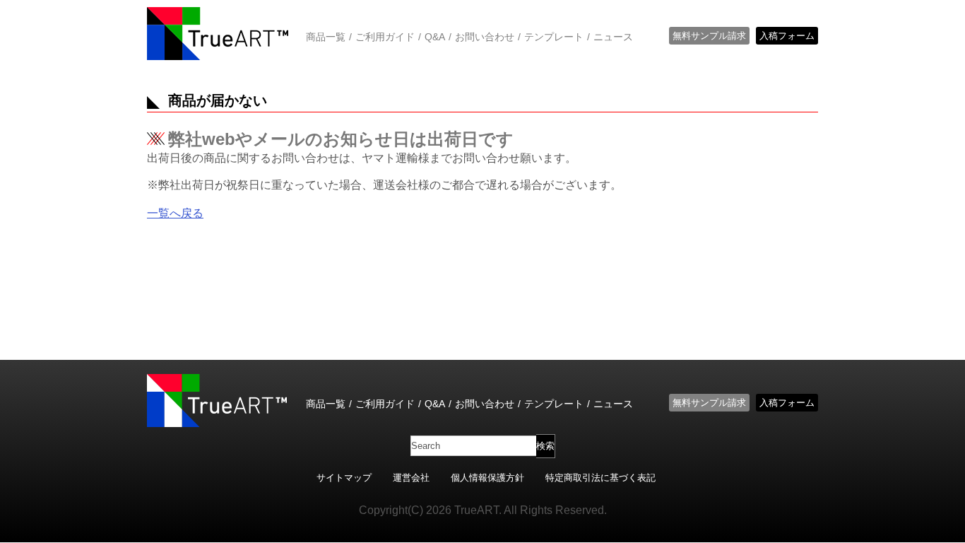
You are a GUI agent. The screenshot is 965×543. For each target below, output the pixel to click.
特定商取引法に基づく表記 (600, 477)
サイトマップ (344, 477)
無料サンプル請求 (709, 35)
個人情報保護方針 (487, 477)
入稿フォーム (787, 35)
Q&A (435, 36)
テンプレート (554, 36)
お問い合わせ (484, 36)
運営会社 (411, 477)
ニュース (613, 36)
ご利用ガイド (385, 36)
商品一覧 (325, 36)
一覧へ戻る (175, 213)
